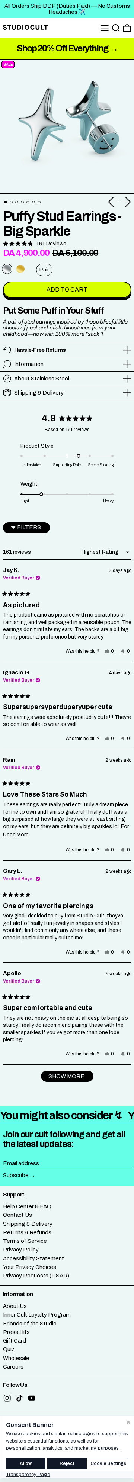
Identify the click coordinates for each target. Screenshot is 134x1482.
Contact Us (17, 1215)
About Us (15, 1306)
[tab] (5, 202)
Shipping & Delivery (27, 1224)
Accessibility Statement (33, 1258)
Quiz (9, 1349)
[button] (116, 28)
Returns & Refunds (27, 1232)
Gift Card (14, 1341)
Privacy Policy (21, 1250)
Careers (13, 1367)
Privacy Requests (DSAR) (36, 1276)
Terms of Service (25, 1241)
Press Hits (16, 1332)
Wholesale (16, 1358)
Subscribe (16, 1175)
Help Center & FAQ (27, 1206)
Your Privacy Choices (29, 1267)
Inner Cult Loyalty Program (37, 1315)
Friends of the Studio (30, 1324)
